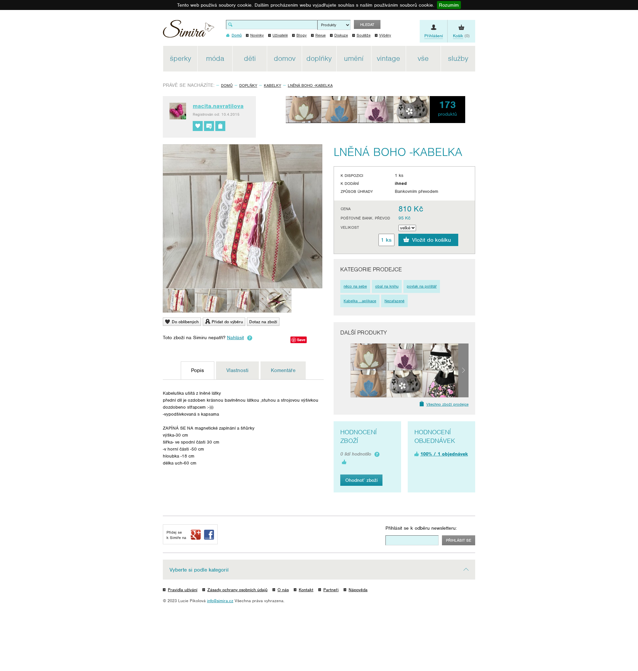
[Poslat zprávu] (209, 126)
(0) (461, 36)
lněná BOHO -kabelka (310, 85)
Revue (320, 35)
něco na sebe (355, 286)
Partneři (331, 590)
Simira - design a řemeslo (188, 31)
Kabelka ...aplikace (360, 301)
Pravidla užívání (182, 590)
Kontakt (306, 590)
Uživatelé (280, 35)
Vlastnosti (237, 370)
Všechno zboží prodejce (447, 404)
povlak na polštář (422, 286)
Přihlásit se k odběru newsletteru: (421, 528)
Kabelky (272, 85)
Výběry (385, 35)
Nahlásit (235, 337)
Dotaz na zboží (263, 322)
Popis (197, 370)
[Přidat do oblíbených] (198, 126)
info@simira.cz (220, 601)
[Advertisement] (506, 145)
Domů (227, 85)
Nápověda (358, 590)
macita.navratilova (218, 106)
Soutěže (364, 35)
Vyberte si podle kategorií (199, 570)
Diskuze (341, 35)
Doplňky (248, 85)
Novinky (257, 35)
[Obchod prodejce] (220, 126)
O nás (283, 590)
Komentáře (283, 370)
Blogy (301, 35)
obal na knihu (386, 286)
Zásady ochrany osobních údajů (237, 590)
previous (345, 370)
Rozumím (449, 5)
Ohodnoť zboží (361, 480)
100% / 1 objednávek (444, 454)
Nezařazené (394, 301)
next (463, 370)
